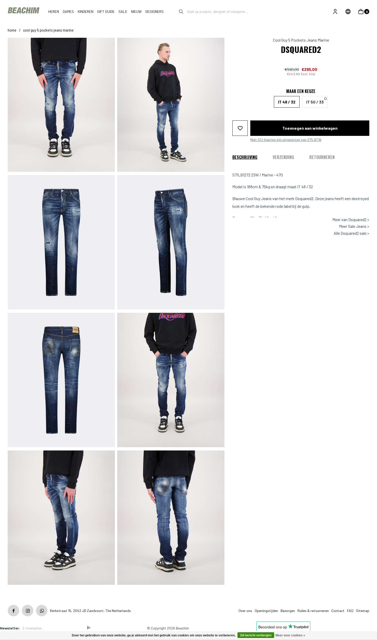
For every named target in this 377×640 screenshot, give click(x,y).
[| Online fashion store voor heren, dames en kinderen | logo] (24, 11)
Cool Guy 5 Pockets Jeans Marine (48, 30)
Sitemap (362, 610)
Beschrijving (244, 157)
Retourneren (322, 157)
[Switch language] (348, 11)
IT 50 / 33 (315, 101)
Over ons (245, 610)
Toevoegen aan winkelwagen (310, 128)
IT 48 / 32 (286, 101)
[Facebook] (13, 610)
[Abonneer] (89, 628)
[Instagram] (27, 610)
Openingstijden (266, 610)
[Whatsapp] (41, 610)
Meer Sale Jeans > (354, 226)
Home (12, 30)
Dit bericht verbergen (255, 635)
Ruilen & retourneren (313, 610)
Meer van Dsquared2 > (350, 219)
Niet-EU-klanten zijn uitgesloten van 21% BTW (285, 140)
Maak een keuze (300, 91)
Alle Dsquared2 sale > (351, 233)
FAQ (350, 610)
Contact (337, 610)
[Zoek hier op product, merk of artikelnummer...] (177, 11)
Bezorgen (288, 610)
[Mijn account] (335, 11)
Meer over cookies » (290, 635)
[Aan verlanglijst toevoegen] (240, 128)
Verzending (283, 157)
